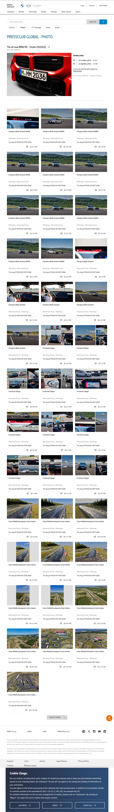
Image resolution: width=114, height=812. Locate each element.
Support (10, 761)
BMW (29, 731)
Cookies (10, 765)
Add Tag (93, 22)
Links (26, 761)
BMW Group (11, 731)
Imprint (42, 761)
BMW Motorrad (63, 731)
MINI (44, 731)
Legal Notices (61, 761)
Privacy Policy (83, 761)
